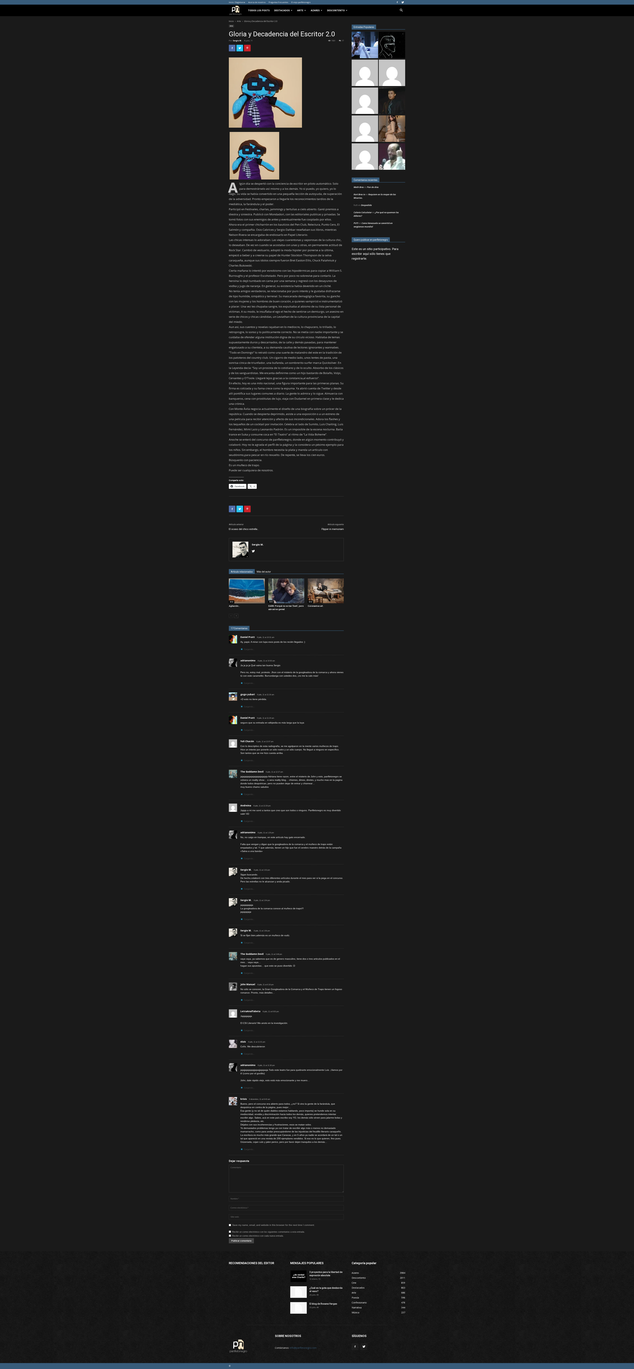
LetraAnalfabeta (250, 1011)
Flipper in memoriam (333, 529)
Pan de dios (373, 187)
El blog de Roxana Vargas (323, 1303)
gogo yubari (247, 694)
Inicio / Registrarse (237, 2)
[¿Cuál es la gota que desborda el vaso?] (298, 1292)
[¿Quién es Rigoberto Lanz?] (392, 157)
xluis (243, 1041)
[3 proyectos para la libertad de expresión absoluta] (298, 1276)
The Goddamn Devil (252, 771)
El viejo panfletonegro (301, 2)
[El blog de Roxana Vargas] (298, 1308)
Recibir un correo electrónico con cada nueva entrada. (258, 1236)
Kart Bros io (359, 194)
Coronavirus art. (315, 606)
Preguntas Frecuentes (278, 2)
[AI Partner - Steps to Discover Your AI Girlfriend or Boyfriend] (392, 129)
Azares (315, 10)
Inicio (231, 21)
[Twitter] (402, 2)
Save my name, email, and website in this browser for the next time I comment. (273, 1225)
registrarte (359, 258)
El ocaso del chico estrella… (244, 529)
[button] (401, 10)
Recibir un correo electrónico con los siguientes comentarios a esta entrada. (268, 1232)
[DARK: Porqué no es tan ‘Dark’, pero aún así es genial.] (286, 590)
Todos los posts (259, 10)
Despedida (366, 205)
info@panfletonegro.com (303, 1347)
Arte (300, 10)
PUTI (356, 223)
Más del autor (264, 571)
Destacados (282, 10)
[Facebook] (397, 2)
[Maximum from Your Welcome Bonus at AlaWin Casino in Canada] (365, 73)
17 (343, 40)
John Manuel (247, 984)
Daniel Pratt (247, 637)
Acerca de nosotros (256, 2)
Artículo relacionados (242, 571)
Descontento (336, 10)
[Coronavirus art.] (326, 590)
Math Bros (359, 187)
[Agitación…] (247, 590)
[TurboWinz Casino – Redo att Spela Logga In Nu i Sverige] (365, 157)
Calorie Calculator (363, 212)
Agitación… (234, 606)
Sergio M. (237, 40)
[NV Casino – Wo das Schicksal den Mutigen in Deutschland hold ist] (365, 129)
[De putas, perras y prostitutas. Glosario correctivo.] (392, 45)
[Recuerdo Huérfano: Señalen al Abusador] (392, 101)
